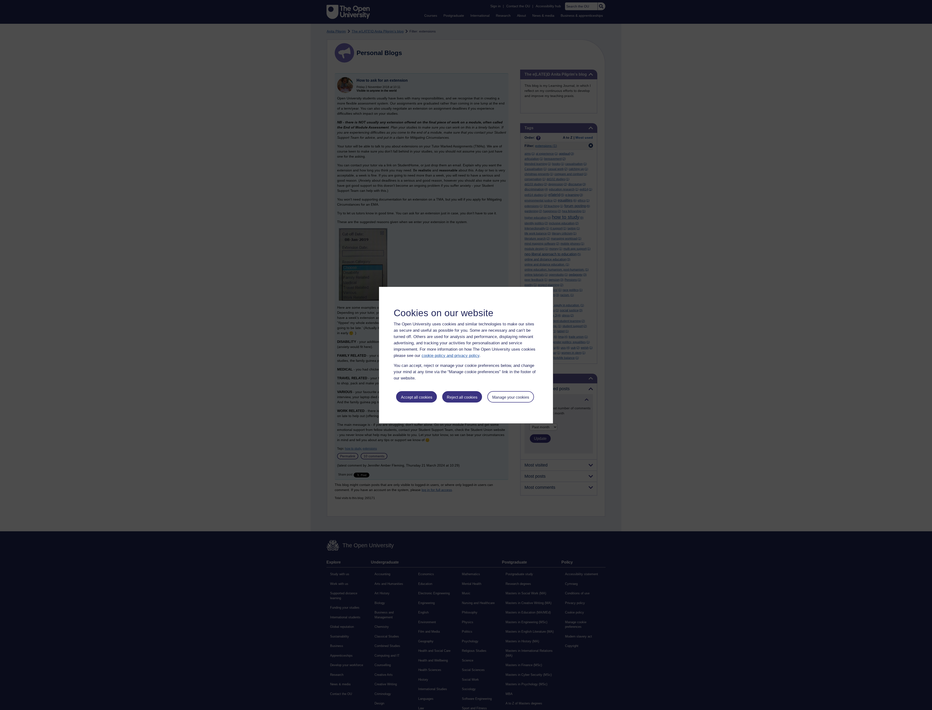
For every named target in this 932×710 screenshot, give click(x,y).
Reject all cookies (462, 397)
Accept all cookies (416, 397)
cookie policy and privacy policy (450, 355)
